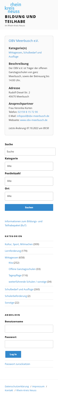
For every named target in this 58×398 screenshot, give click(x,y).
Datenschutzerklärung (17, 386)
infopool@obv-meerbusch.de (33, 116)
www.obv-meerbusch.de (33, 120)
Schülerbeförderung (16, 296)
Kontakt (9, 390)
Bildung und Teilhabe (20, 19)
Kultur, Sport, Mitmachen (19, 244)
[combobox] (29, 166)
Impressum (38, 386)
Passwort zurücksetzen (17, 364)
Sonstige (9, 302)
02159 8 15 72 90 (28, 111)
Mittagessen (15, 52)
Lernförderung (13, 250)
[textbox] (31, 166)
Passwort (10, 337)
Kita (11, 262)
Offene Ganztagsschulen (22, 269)
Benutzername (14, 321)
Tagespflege (15, 275)
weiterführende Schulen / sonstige (28, 281)
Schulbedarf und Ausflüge (19, 289)
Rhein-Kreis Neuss (26, 390)
